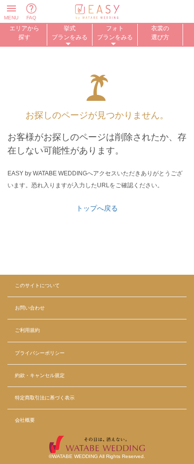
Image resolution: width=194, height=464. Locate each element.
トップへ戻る (97, 208)
